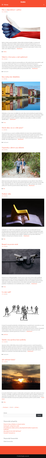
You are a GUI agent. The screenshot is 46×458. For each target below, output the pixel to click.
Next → (18, 407)
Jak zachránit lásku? (8, 359)
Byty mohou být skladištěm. (11, 77)
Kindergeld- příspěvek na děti (11, 426)
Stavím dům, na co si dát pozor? (12, 128)
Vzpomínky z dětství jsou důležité (13, 147)
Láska (4, 402)
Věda (4, 239)
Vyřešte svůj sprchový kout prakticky (14, 340)
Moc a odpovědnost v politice (11, 10)
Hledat (5, 413)
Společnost (5, 334)
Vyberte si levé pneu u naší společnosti (14, 57)
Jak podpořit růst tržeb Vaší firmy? (12, 431)
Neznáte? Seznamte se (9, 433)
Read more (19, 48)
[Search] (44, 4)
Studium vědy (6, 194)
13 (10, 407)
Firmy (4, 122)
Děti (4, 188)
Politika (5, 51)
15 (12, 407)
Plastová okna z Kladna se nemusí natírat (14, 424)
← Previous (5, 407)
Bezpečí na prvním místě (10, 244)
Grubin (23, 2)
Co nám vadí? (6, 292)
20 (15, 407)
